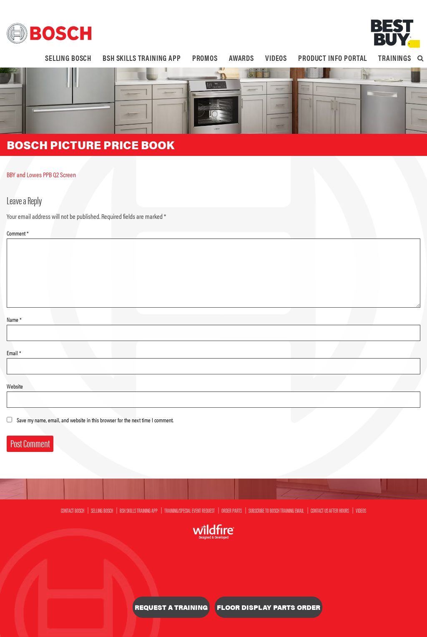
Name (14, 319)
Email (14, 353)
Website (15, 386)
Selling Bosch (68, 58)
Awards (241, 58)
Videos (276, 58)
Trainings (394, 58)
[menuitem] (68, 58)
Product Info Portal (332, 58)
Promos (205, 58)
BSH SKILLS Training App (142, 58)
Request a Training (171, 607)
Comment (18, 233)
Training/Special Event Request (189, 510)
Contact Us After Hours (330, 510)
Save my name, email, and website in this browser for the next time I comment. (95, 420)
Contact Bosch (72, 510)
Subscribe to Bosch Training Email (276, 510)
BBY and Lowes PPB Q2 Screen (41, 174)
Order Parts (231, 510)
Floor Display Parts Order (268, 607)
